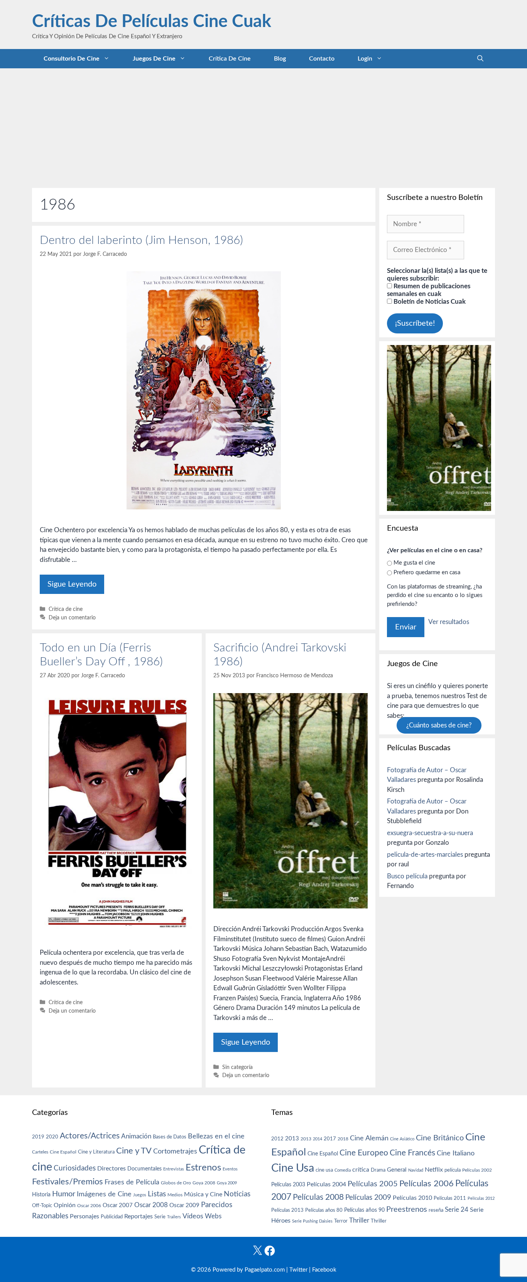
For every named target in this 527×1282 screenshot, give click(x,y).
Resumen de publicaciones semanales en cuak (428, 290)
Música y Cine (203, 1194)
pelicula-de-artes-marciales (425, 854)
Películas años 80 (324, 1210)
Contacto (321, 59)
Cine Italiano (456, 1153)
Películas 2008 (318, 1197)
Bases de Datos (169, 1137)
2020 (52, 1137)
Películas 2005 (373, 1184)
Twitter (298, 1270)
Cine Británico (440, 1138)
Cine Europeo (364, 1153)
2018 (343, 1139)
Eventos (230, 1169)
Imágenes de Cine (104, 1194)
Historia (41, 1194)
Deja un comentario (72, 618)
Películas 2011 (450, 1198)
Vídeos (192, 1216)
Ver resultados (448, 622)
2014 (317, 1139)
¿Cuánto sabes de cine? (439, 725)
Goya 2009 (227, 1183)
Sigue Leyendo (71, 584)
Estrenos (203, 1167)
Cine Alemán (369, 1138)
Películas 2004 (326, 1184)
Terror (341, 1221)
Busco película (407, 876)
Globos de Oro (176, 1183)
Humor (63, 1194)
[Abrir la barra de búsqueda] (480, 58)
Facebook (324, 1270)
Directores (111, 1168)
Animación (136, 1136)
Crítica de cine (230, 59)
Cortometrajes (175, 1151)
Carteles (40, 1152)
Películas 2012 (481, 1198)
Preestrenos (406, 1209)
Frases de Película (132, 1182)
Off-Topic (42, 1205)
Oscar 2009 (184, 1205)
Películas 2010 (412, 1198)
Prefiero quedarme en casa (427, 572)
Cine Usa (292, 1168)
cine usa (324, 1170)
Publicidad (112, 1216)
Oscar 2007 (118, 1205)
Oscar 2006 (89, 1205)
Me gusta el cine (414, 563)
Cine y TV (134, 1151)
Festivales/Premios (67, 1182)
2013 (292, 1139)
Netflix (434, 1170)
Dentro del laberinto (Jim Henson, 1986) (141, 240)
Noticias (237, 1194)
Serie (160, 1216)
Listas (157, 1194)
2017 (330, 1139)
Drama (378, 1170)
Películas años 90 (364, 1210)
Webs (213, 1216)
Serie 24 (456, 1210)
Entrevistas (173, 1169)
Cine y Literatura (96, 1152)
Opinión (65, 1205)
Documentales (144, 1169)
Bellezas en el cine (216, 1136)
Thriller (359, 1220)
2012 (277, 1139)
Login (365, 59)
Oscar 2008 (151, 1205)
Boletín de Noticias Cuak (429, 301)
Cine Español (63, 1152)
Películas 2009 (368, 1197)
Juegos (139, 1195)
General (397, 1170)
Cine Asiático (402, 1139)
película (452, 1170)
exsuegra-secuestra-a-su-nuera (430, 833)
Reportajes (138, 1216)
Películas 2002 (477, 1170)
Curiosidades (75, 1168)
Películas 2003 (288, 1184)
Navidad (415, 1170)
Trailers (174, 1217)
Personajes (84, 1216)
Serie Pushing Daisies (312, 1221)
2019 (38, 1137)
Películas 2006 (426, 1183)
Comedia (342, 1170)
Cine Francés (412, 1153)
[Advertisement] (263, 126)
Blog (280, 59)
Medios (174, 1195)
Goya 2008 (204, 1183)
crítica (360, 1170)
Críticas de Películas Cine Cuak (151, 21)
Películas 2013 (287, 1210)
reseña (436, 1210)
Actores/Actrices (90, 1136)
